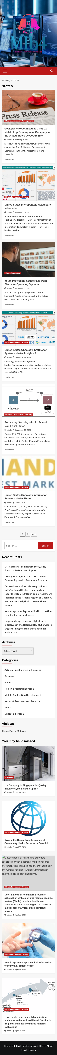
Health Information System (16, 197)
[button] (5, 71)
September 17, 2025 (23, 430)
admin (9, 140)
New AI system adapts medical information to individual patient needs (28, 613)
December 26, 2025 (22, 212)
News (7, 707)
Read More (9, 159)
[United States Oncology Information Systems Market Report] (28, 473)
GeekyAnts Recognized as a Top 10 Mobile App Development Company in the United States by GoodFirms (27, 132)
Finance (8, 682)
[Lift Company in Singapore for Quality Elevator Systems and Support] (28, 763)
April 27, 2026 (20, 1031)
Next (34, 534)
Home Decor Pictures (14, 731)
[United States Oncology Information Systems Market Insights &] (28, 328)
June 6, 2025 (20, 503)
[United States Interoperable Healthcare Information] (28, 183)
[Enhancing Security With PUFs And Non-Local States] (28, 401)
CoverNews (46, 1045)
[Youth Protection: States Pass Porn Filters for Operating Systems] (28, 259)
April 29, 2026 (20, 915)
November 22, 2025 (22, 288)
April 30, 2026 (20, 847)
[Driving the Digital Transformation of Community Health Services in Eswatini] (28, 818)
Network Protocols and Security (18, 415)
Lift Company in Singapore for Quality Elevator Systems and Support (25, 568)
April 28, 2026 (20, 969)
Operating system (12, 273)
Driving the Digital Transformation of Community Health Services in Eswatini (26, 578)
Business (9, 676)
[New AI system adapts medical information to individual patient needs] (28, 940)
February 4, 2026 (21, 140)
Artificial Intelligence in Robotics (22, 669)
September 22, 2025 (23, 357)
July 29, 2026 (20, 792)
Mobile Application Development (19, 121)
